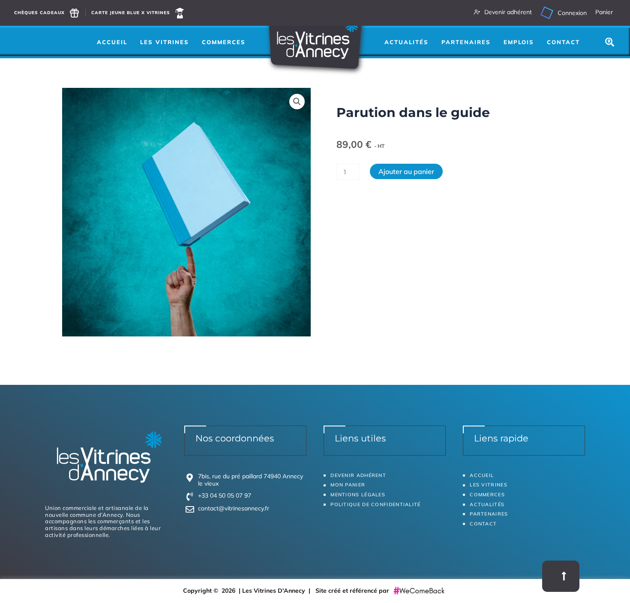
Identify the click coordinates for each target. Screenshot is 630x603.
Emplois (519, 42)
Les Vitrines (164, 42)
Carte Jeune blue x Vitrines (130, 12)
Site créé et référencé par (353, 590)
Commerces (224, 42)
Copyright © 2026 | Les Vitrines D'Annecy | (249, 590)
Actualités (406, 42)
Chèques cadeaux (39, 12)
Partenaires (466, 42)
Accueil (112, 42)
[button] (297, 101)
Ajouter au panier (406, 171)
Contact (563, 42)
